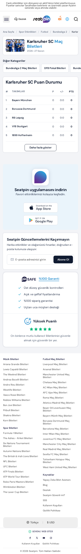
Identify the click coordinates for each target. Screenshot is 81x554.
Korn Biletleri (10, 420)
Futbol (44, 32)
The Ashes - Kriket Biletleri (18, 438)
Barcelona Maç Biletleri (55, 428)
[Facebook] (30, 538)
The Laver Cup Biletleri (15, 492)
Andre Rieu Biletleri (13, 384)
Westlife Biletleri (12, 389)
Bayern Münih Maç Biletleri (57, 415)
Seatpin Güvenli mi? (54, 495)
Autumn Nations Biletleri (16, 451)
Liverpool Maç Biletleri (55, 364)
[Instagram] (51, 538)
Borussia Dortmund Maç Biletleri (56, 422)
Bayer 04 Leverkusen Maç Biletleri (57, 409)
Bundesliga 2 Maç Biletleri (21, 68)
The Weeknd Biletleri (14, 374)
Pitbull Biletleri (11, 410)
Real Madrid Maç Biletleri (57, 449)
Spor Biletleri (10, 428)
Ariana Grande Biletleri (16, 364)
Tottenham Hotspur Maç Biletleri (56, 461)
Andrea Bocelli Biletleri (15, 379)
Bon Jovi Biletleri (12, 405)
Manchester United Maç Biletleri (56, 376)
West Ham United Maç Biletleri (60, 467)
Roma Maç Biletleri (53, 397)
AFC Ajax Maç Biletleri (55, 392)
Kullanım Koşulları (52, 505)
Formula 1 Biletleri (13, 433)
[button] (67, 19)
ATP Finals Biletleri (13, 471)
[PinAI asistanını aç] (60, 19)
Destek (47, 490)
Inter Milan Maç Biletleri (56, 433)
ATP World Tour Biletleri (16, 476)
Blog (45, 485)
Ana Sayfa (8, 32)
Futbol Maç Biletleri (54, 359)
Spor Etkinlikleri (27, 32)
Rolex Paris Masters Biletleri (18, 481)
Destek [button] (22, 19)
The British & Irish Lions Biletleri (20, 456)
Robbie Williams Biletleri (16, 400)
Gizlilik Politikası (51, 510)
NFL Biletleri (9, 461)
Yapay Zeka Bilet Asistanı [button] (57, 479)
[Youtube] (44, 538)
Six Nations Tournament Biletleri (16, 445)
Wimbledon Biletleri (14, 487)
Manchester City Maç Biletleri (59, 444)
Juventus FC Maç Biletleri (57, 439)
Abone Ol (63, 259)
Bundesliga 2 (60, 32)
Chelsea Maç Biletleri (54, 382)
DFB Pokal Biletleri (55, 68)
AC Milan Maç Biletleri (55, 387)
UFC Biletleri (10, 466)
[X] (37, 538)
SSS (45, 500)
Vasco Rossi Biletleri (14, 395)
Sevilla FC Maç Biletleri (55, 454)
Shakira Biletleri (11, 415)
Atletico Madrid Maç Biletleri (59, 402)
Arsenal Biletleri (51, 369)
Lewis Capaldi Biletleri (15, 369)
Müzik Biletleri (11, 359)
